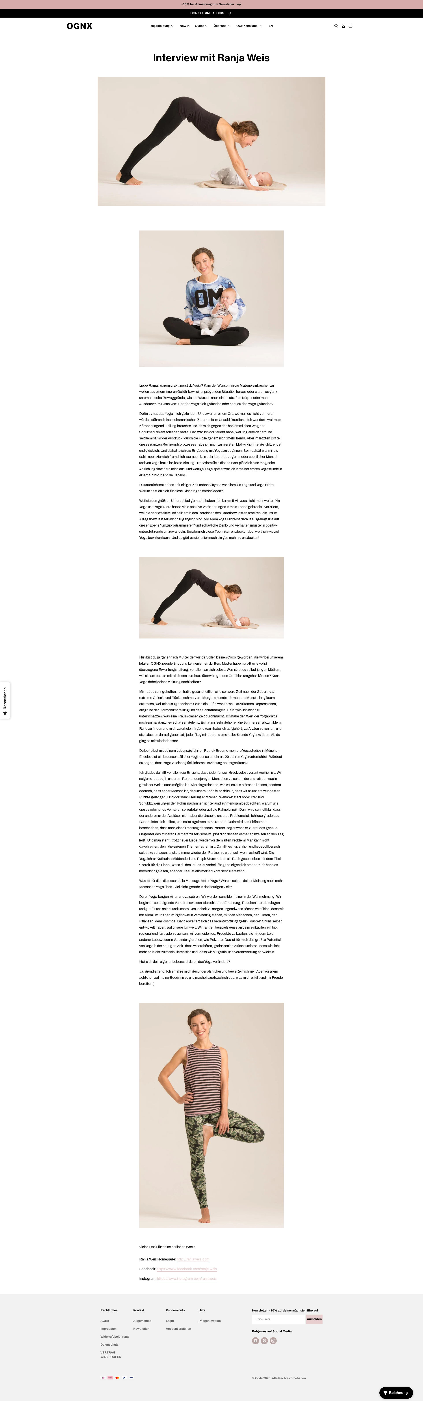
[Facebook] (255, 1340)
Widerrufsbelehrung (114, 1336)
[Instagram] (273, 1340)
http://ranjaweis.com (193, 1259)
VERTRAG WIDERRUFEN (110, 1355)
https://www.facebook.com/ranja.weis (187, 1269)
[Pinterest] (264, 1340)
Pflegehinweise (210, 1320)
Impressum (108, 1328)
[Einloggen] (343, 26)
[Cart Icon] (350, 26)
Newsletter (141, 1328)
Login (170, 1320)
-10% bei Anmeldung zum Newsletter (208, 4)
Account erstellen (178, 1328)
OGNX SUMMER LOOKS (208, 13)
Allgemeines (142, 1320)
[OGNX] (79, 26)
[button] (336, 26)
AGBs (104, 1320)
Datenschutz (109, 1344)
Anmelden (314, 1319)
